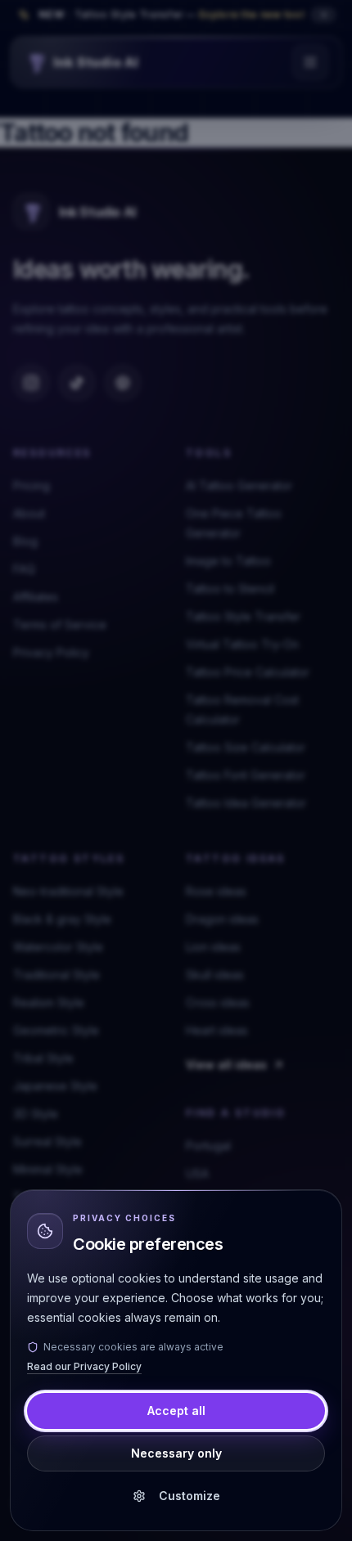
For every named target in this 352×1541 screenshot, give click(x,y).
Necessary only (176, 1453)
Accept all (176, 1410)
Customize (189, 1496)
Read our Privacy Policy (84, 1366)
